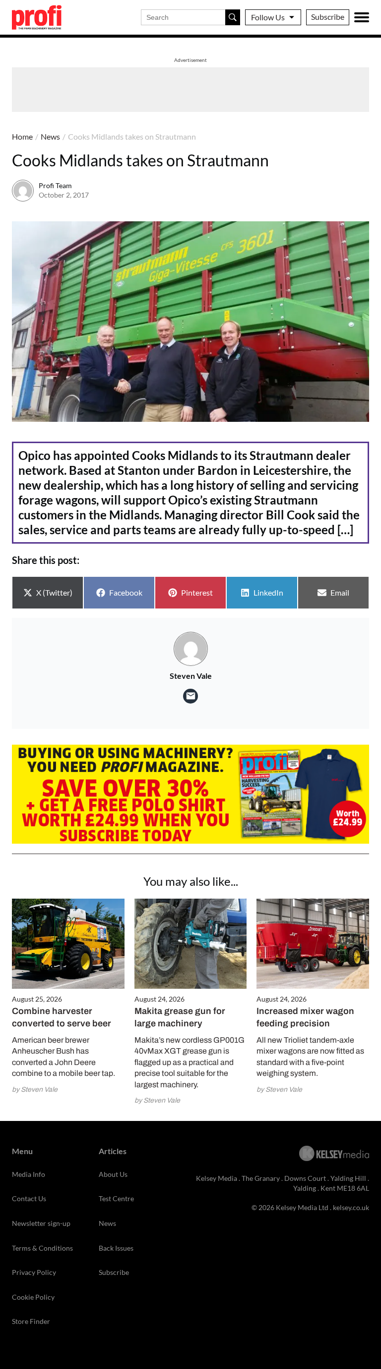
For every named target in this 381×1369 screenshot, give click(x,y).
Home (22, 136)
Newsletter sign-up (41, 1223)
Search (232, 17)
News (50, 136)
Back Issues (116, 1248)
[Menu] (361, 17)
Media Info (28, 1174)
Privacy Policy (34, 1272)
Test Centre (116, 1198)
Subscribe (327, 16)
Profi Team (55, 185)
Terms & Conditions (42, 1248)
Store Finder (31, 1321)
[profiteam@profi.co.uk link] (190, 696)
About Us (113, 1174)
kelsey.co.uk (351, 1207)
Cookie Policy (33, 1297)
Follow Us (268, 17)
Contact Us (29, 1198)
